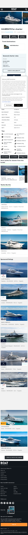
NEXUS (3, 228)
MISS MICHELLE (6, 448)
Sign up (14, 524)
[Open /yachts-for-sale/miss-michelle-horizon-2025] (14, 439)
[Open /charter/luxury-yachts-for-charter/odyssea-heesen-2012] (14, 195)
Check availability (14, 70)
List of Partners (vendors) (6, 101)
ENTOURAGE (5, 426)
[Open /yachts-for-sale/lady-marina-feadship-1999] (14, 270)
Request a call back (23, 157)
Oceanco (3, 390)
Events (15, 486)
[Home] (13, 9)
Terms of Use (3, 475)
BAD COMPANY (5, 322)
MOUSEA (4, 251)
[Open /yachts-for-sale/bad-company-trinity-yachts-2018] (14, 313)
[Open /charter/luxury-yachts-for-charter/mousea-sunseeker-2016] (14, 241)
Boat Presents (4, 495)
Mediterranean (14, 45)
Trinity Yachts (4, 324)
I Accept (18, 105)
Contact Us (3, 472)
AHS (2, 389)
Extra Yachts (22, 178)
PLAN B (3, 177)
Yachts (2, 486)
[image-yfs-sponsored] (3, 277)
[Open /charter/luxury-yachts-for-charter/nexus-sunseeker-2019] (14, 218)
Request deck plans (14, 37)
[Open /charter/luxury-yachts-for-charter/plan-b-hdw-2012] (9, 170)
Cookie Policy (4, 477)
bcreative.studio (17, 493)
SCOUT (3, 344)
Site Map (16, 491)
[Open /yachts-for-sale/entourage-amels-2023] (14, 417)
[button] (1, 18)
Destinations (4, 491)
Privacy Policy (4, 479)
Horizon (3, 450)
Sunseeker (3, 229)
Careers (2, 474)
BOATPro (16, 488)
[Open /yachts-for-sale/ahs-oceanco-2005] (14, 379)
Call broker (14, 156)
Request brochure (22, 37)
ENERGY (3, 367)
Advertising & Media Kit (6, 468)
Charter (2, 490)
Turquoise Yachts (9, 32)
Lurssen (3, 302)
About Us (3, 470)
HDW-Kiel (3, 178)
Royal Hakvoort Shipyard (7, 346)
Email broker (5, 156)
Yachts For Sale (4, 488)
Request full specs (5, 37)
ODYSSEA (4, 204)
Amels (2, 369)
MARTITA (22, 177)
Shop (15, 490)
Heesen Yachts (4, 206)
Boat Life (3, 493)
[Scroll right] (26, 174)
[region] (14, 92)
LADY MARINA (5, 279)
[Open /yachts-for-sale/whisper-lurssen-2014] (14, 291)
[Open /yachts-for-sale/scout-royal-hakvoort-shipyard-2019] (14, 334)
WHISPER (4, 300)
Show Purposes (9, 105)
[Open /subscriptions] (9, 510)
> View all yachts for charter (14, 457)
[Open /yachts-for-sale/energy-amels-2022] (14, 358)
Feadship (3, 281)
